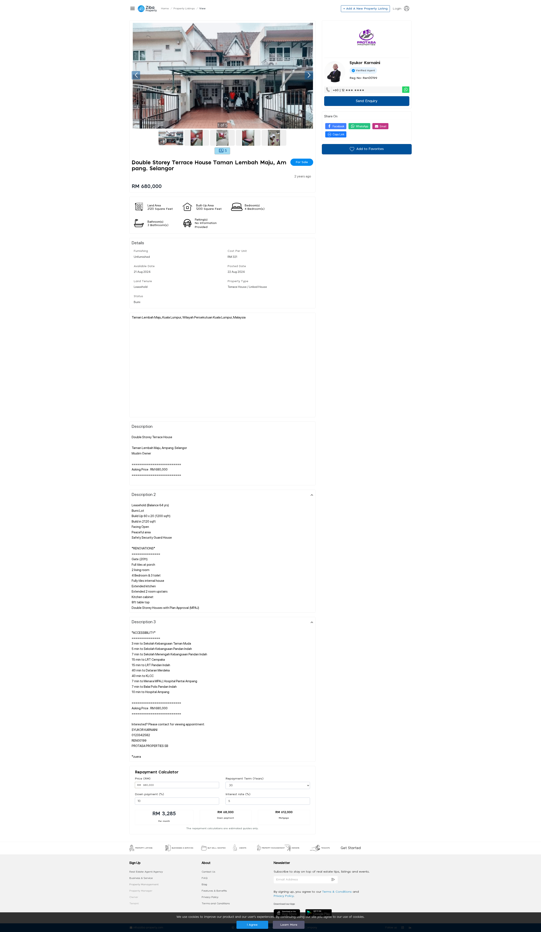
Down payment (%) (149, 794)
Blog (204, 884)
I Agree (252, 924)
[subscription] (333, 879)
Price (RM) (142, 778)
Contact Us (208, 871)
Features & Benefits (214, 890)
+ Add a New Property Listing (365, 8)
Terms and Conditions (216, 903)
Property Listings (184, 8)
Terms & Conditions (337, 891)
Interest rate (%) (237, 794)
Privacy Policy (210, 897)
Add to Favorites (370, 149)
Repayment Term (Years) (244, 778)
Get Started (351, 848)
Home (165, 8)
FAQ (205, 878)
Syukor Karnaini (365, 63)
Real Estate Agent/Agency (146, 871)
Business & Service (141, 878)
